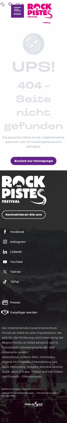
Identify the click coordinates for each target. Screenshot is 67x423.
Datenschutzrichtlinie (32, 389)
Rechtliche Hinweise (11, 389)
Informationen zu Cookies (47, 393)
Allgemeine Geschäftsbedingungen (18, 393)
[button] (10, 4)
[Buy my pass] (2, 4)
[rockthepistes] (40, 11)
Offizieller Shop (8, 396)
